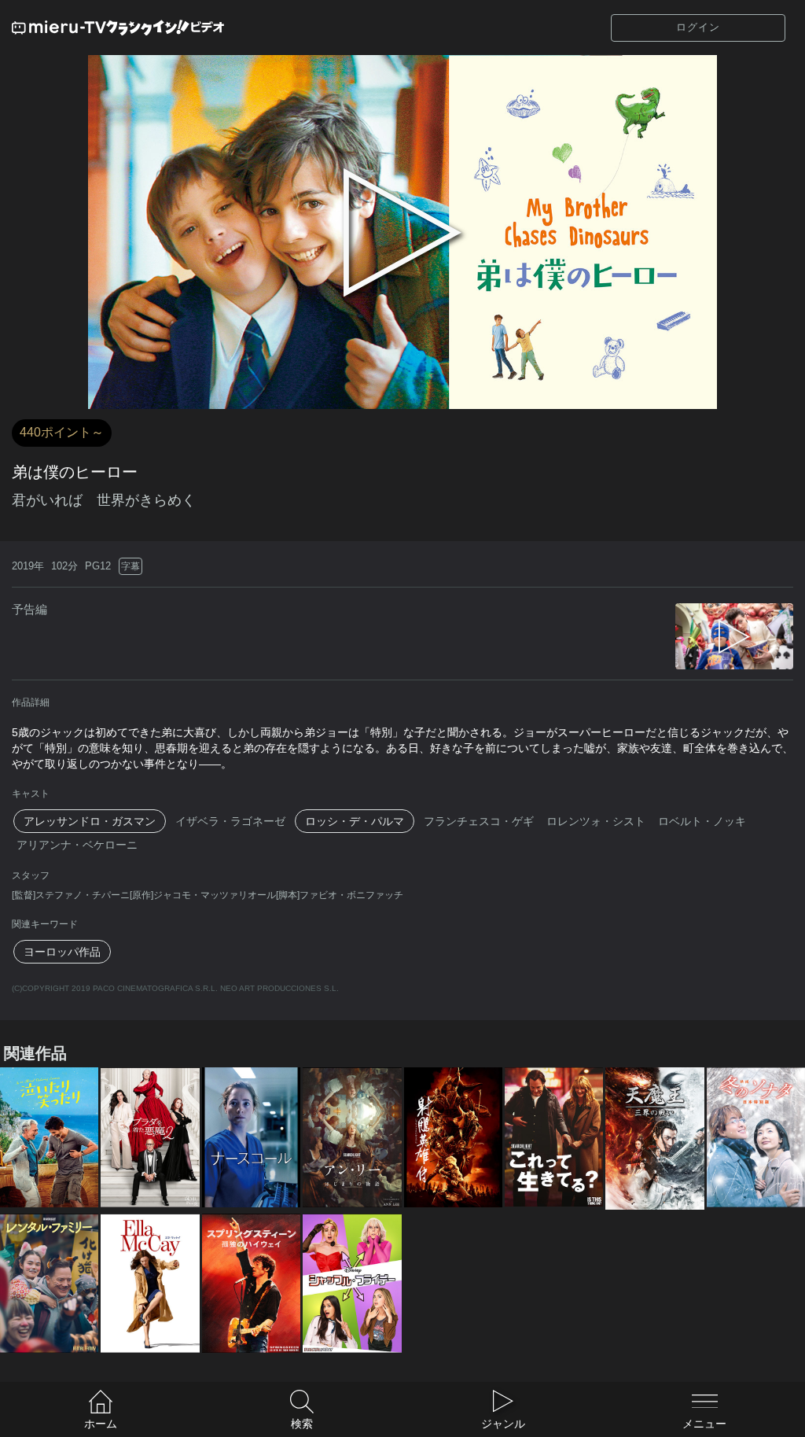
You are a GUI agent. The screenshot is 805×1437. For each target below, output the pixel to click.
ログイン (698, 27)
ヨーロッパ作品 (62, 951)
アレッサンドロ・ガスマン (90, 821)
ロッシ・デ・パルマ (354, 821)
